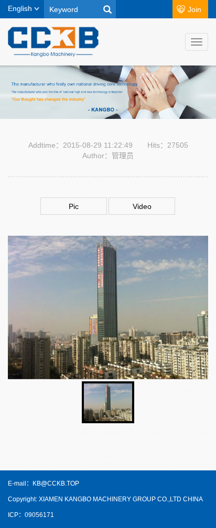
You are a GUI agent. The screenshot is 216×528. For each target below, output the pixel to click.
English (21, 8)
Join (194, 9)
